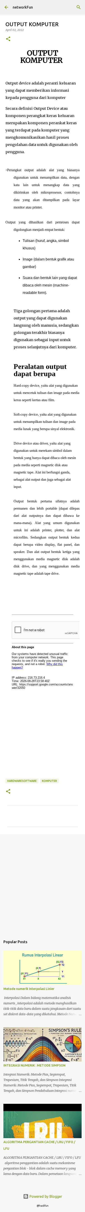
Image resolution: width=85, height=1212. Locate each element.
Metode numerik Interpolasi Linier (28, 989)
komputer (49, 780)
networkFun (23, 7)
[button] (8, 39)
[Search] (78, 7)
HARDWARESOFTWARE (22, 780)
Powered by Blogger (45, 1196)
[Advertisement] (42, 883)
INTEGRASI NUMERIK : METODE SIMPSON (34, 1065)
